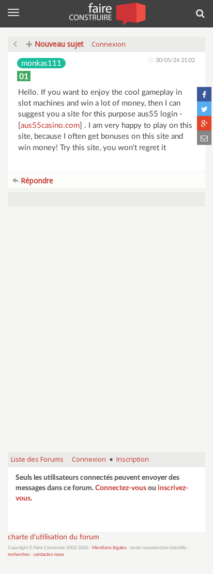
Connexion (109, 44)
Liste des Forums (37, 459)
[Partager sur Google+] (204, 123)
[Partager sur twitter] (204, 108)
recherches (19, 554)
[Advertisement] (106, 334)
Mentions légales (109, 548)
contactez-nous (49, 554)
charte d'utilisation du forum (53, 537)
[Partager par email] (204, 137)
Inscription (132, 459)
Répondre (36, 180)
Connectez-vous (120, 488)
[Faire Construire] (107, 13)
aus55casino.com (50, 125)
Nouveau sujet (58, 44)
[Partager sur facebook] (204, 94)
